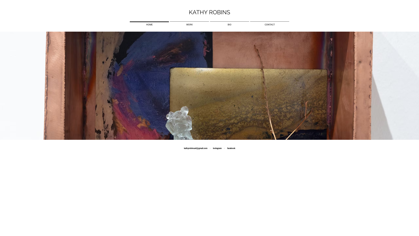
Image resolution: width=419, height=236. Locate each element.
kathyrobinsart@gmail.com (195, 148)
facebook (231, 148)
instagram (217, 148)
